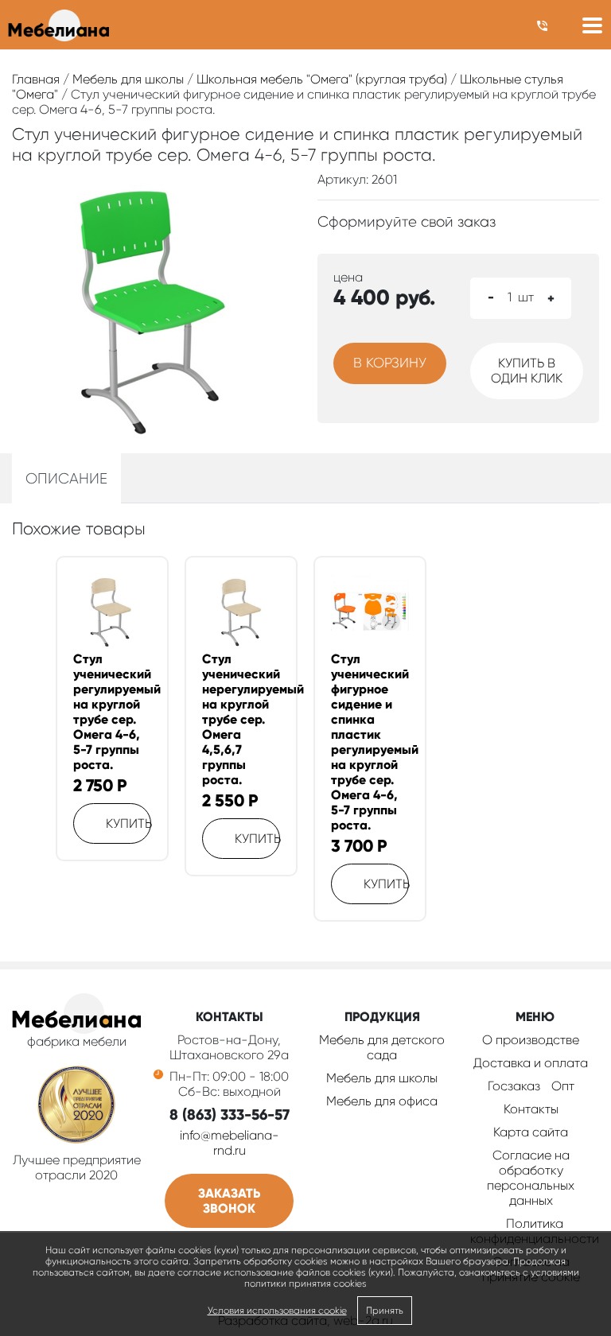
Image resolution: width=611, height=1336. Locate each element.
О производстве (530, 1039)
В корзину (389, 363)
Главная (36, 79)
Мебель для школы (128, 79)
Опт (562, 1085)
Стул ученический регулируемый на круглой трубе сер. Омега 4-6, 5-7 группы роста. (112, 711)
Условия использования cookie (277, 1310)
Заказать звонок (229, 1201)
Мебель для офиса (382, 1101)
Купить (128, 823)
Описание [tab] (66, 478)
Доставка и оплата (530, 1062)
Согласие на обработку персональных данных (530, 1178)
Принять (384, 1310)
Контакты (531, 1109)
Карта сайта (530, 1132)
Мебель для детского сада (382, 1047)
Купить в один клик (526, 370)
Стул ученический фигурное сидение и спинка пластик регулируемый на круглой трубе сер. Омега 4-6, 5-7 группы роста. (370, 742)
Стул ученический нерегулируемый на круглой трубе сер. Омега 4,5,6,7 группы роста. (241, 719)
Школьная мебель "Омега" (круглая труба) (322, 79)
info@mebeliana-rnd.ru (229, 1143)
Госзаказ (514, 1085)
